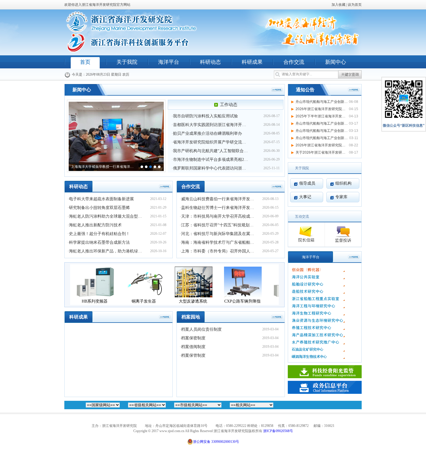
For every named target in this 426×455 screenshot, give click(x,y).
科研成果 (252, 62)
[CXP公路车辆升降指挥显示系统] (239, 296)
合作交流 (293, 62)
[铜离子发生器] (140, 296)
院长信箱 (306, 240)
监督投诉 (343, 240)
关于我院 (126, 62)
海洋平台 (168, 62)
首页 (85, 62)
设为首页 (355, 5)
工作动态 (228, 104)
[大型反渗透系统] (190, 296)
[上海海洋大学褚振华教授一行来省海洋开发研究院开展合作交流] (116, 104)
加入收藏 (338, 5)
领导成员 (307, 183)
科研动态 (210, 62)
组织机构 (343, 183)
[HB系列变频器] (91, 296)
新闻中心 (335, 62)
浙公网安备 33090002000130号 (216, 442)
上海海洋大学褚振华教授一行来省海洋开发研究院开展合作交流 (103, 167)
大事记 (305, 197)
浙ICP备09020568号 (278, 431)
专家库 (341, 197)
